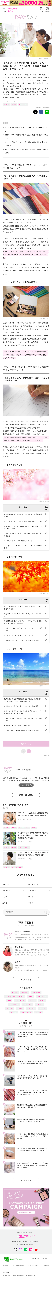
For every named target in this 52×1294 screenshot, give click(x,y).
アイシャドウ (20, 1000)
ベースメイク (33, 884)
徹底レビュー (42, 997)
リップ (42, 1000)
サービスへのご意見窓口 (30, 1241)
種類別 (34, 828)
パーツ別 (10, 1008)
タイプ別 (38, 1012)
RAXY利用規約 (16, 1241)
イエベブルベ (23, 104)
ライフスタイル (24, 828)
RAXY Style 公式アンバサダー (14, 997)
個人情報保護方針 (18, 1265)
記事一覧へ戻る (26, 795)
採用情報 (46, 1265)
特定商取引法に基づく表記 (25, 1244)
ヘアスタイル (14, 1004)
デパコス (42, 1008)
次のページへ (26, 744)
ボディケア (32, 890)
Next (46, 755)
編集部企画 (36, 993)
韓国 (9, 1000)
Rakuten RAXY (13, 9)
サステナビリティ (31, 1275)
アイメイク (6, 890)
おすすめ (25, 993)
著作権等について (33, 1265)
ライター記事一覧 (26, 785)
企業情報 (5, 1265)
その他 (13, 101)
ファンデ (13, 1012)
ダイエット (30, 1008)
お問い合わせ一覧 (18, 1275)
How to (6, 104)
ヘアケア (5, 897)
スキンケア (6, 884)
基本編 (13, 104)
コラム (4, 903)
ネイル (30, 897)
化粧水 (20, 1008)
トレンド (32, 1000)
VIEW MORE (26, 979)
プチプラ (39, 1004)
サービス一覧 (7, 1275)
